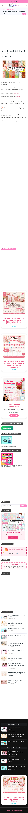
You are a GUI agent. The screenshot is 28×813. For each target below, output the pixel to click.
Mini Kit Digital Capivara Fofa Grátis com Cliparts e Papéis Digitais (16, 622)
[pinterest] (16, 1)
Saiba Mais (14, 326)
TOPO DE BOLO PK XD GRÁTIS (16, 628)
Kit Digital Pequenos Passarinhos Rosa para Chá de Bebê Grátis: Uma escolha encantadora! (17, 674)
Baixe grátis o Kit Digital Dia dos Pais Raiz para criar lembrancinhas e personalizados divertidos (13, 12)
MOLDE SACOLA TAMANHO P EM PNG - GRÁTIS (16, 651)
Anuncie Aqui (7, 428)
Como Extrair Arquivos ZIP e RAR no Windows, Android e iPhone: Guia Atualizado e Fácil (16, 768)
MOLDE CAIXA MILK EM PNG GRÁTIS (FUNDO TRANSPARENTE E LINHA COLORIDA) (17, 665)
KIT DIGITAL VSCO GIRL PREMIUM (16, 635)
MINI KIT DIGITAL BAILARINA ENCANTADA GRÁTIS (15, 681)
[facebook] (11, 1)
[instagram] (14, 1)
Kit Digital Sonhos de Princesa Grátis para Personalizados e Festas (16, 657)
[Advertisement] (14, 32)
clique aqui (16, 93)
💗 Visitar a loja (13, 537)
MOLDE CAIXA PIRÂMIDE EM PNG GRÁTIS (16, 616)
